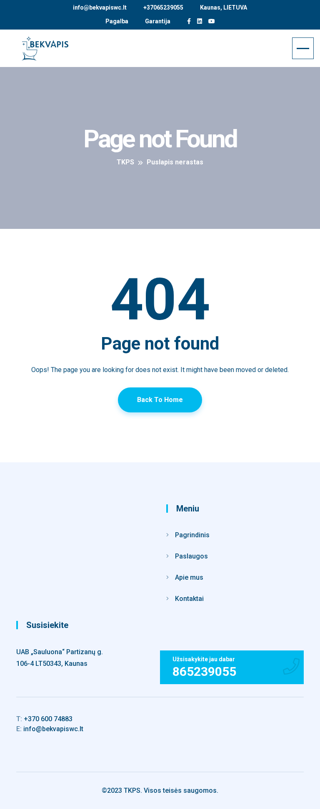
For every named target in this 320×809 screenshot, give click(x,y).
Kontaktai (189, 599)
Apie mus (189, 577)
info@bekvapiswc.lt (100, 7)
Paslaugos (191, 556)
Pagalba (116, 21)
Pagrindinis (192, 535)
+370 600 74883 (44, 719)
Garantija (157, 21)
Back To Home (160, 400)
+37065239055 (163, 7)
